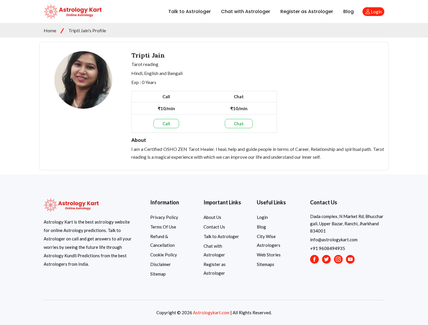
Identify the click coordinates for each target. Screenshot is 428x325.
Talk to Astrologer (189, 11)
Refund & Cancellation (162, 241)
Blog (348, 11)
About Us (212, 217)
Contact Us (214, 226)
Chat (239, 123)
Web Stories (269, 254)
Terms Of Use (163, 226)
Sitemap (158, 273)
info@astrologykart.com (334, 239)
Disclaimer (160, 264)
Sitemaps (265, 264)
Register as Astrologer (306, 11)
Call (166, 123)
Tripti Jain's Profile (87, 30)
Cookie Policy (163, 254)
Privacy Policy (164, 217)
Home (50, 30)
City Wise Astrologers (268, 241)
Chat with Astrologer (245, 11)
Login (262, 217)
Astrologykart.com (211, 312)
